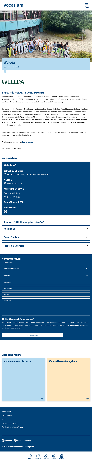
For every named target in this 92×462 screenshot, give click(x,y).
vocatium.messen (24, 440)
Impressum (6, 411)
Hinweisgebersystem (10, 423)
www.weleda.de (14, 183)
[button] (46, 229)
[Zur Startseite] (18, 5)
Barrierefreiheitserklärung (12, 427)
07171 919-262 (13, 196)
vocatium (8, 440)
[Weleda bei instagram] (5, 211)
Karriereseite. (27, 142)
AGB (3, 419)
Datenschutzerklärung (79, 325)
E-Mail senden (32, 335)
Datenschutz (7, 415)
